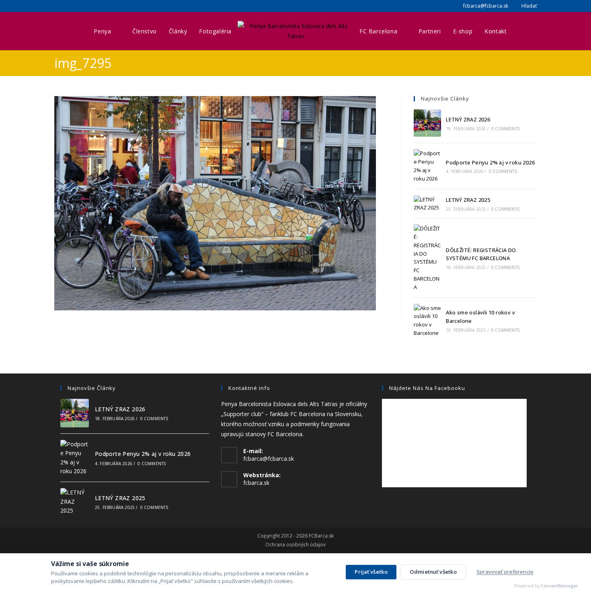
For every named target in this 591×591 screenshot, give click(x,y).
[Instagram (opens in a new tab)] (66, 6)
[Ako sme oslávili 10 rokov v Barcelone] (427, 320)
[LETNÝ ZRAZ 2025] (427, 203)
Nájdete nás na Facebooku (427, 388)
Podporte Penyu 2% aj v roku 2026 (490, 162)
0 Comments (505, 128)
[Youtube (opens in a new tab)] (76, 6)
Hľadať (528, 5)
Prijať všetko (371, 571)
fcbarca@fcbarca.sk (485, 5)
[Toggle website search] (521, 31)
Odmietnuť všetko (433, 571)
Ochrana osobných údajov (295, 544)
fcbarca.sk (256, 482)
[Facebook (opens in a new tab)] (58, 6)
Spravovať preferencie (505, 571)
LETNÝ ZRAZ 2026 (468, 119)
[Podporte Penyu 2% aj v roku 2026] (427, 166)
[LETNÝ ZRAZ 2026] (427, 123)
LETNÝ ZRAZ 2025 (468, 199)
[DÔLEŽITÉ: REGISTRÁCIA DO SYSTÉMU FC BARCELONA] (427, 257)
